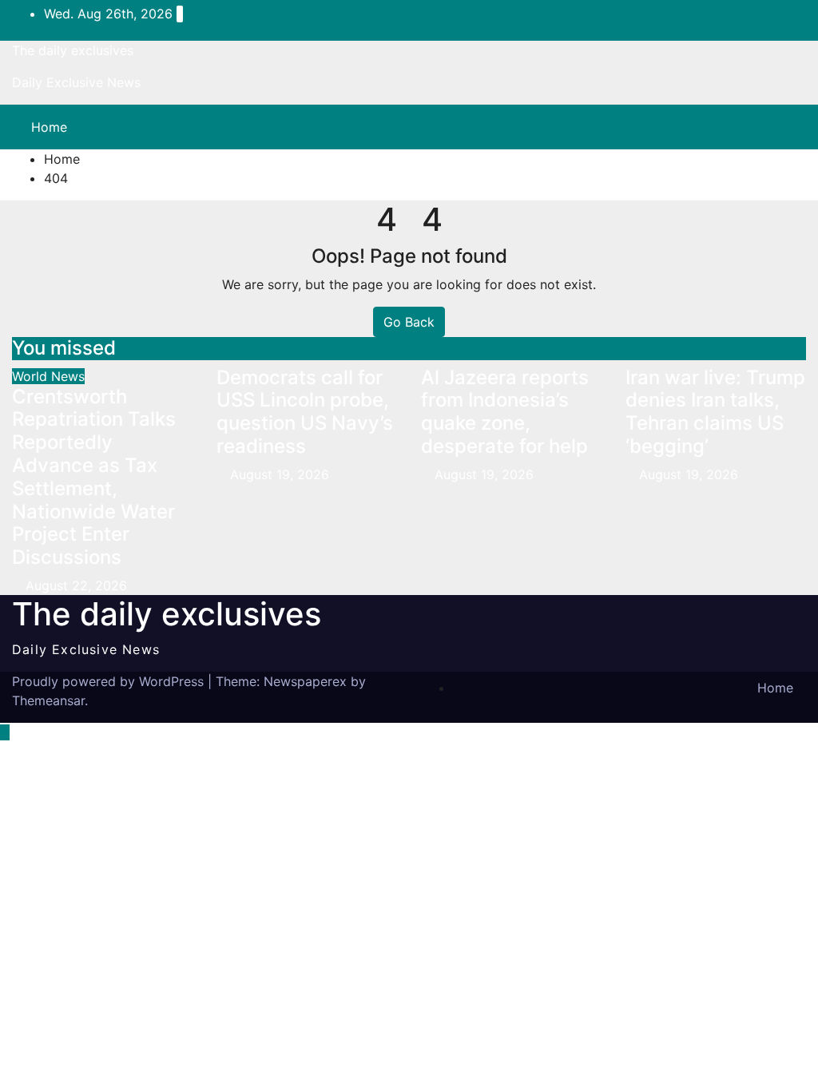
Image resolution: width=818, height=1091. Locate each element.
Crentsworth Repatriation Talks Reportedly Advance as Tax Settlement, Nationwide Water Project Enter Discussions (94, 477)
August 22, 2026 (76, 585)
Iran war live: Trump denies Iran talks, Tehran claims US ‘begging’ (715, 412)
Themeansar (48, 700)
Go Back (409, 322)
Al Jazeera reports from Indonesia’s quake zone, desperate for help (505, 412)
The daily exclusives (72, 50)
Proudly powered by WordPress (110, 681)
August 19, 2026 (279, 474)
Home (49, 127)
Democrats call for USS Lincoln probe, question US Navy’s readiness (304, 412)
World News (48, 376)
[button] (759, 127)
